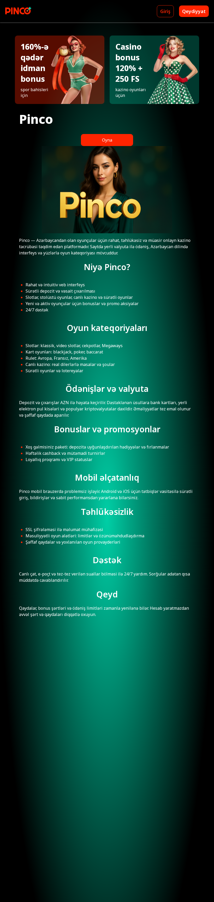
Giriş (165, 11)
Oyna (107, 140)
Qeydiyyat (194, 11)
